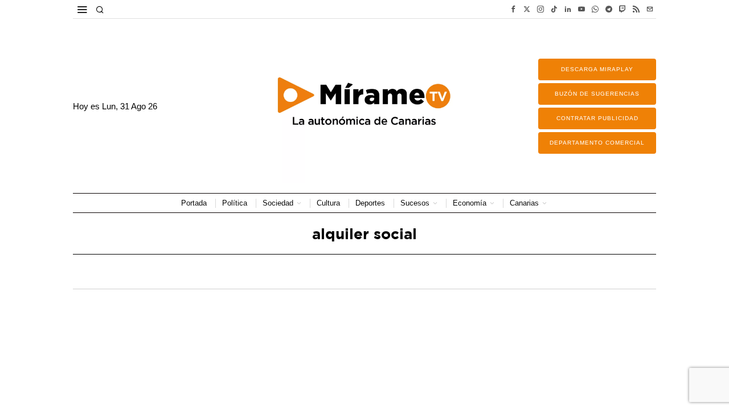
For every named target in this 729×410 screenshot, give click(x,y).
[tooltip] (513, 9)
